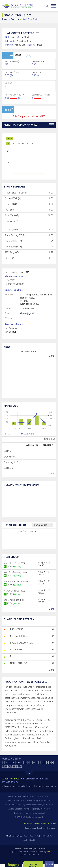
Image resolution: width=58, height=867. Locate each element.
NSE (37, 836)
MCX (43, 836)
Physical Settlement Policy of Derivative (37, 805)
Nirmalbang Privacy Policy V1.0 (36, 809)
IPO (41, 779)
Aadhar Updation (15, 809)
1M (13, 143)
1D (8, 143)
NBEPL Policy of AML (16, 801)
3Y (27, 143)
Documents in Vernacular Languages (29, 813)
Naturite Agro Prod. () (16, 581)
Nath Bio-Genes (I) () (15, 572)
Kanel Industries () (14, 600)
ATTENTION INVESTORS (13, 779)
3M (18, 143)
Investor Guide (10, 782)
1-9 (20, 766)
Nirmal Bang (17, 6)
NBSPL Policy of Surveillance (38, 801)
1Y (23, 143)
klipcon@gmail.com (29, 313)
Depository (32, 779)
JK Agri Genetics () (14, 590)
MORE (51, 356)
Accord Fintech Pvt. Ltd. (29, 855)
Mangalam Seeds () (15, 563)
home (4, 19)
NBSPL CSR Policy (12, 805)
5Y (32, 143)
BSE (10, 138)
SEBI (25, 836)
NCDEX (32, 840)
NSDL (25, 840)
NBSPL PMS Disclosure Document (29, 817)
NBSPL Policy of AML (40, 796)
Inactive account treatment (19, 796)
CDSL (49, 836)
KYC (46, 779)
